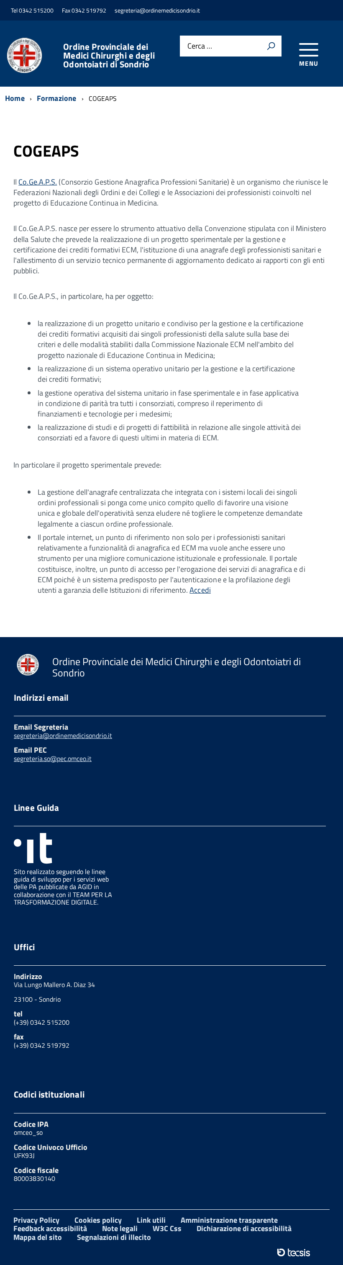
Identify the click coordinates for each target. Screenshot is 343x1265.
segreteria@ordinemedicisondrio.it (63, 735)
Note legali (120, 1228)
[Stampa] (271, 46)
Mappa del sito (37, 1237)
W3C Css (167, 1228)
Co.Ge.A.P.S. (37, 182)
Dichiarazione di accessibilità (244, 1228)
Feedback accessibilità (50, 1228)
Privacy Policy (36, 1220)
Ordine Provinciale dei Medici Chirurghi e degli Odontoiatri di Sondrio (109, 55)
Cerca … (199, 46)
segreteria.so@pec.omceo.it (53, 758)
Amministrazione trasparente (229, 1220)
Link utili (151, 1220)
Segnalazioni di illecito (114, 1237)
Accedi (200, 590)
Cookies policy (98, 1220)
